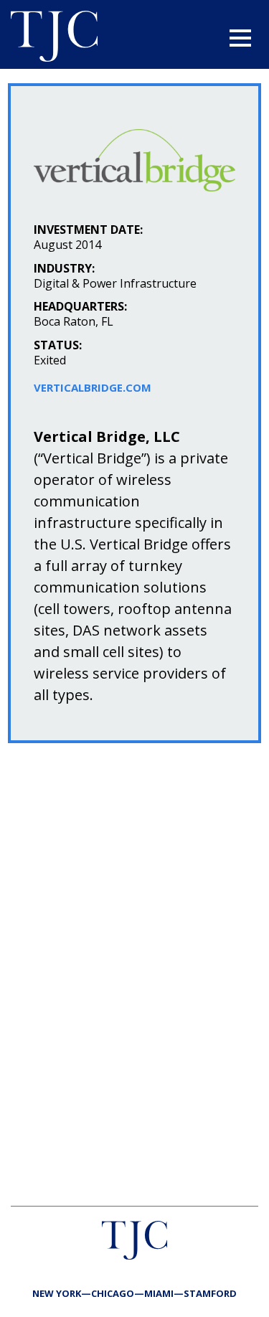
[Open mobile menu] (240, 38)
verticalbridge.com (92, 388)
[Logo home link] (54, 38)
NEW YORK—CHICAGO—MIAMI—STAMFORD (134, 1293)
